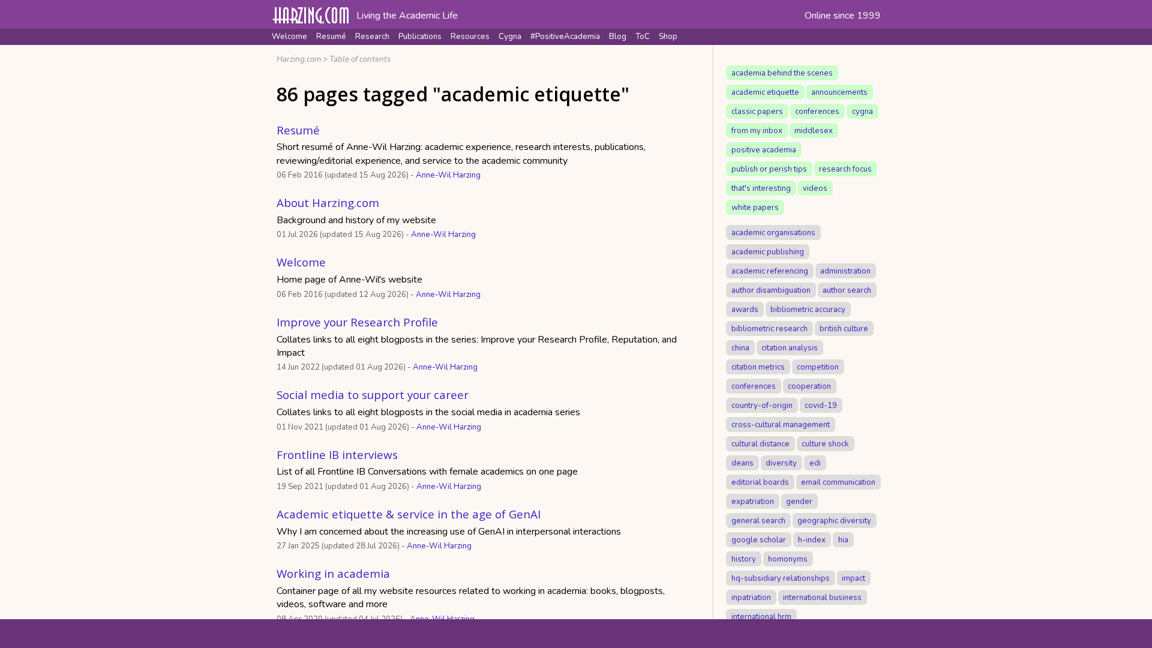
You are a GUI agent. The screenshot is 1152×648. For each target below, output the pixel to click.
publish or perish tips (769, 168)
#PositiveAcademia (565, 36)
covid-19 (821, 405)
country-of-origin (762, 405)
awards (744, 309)
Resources (470, 36)
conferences (817, 111)
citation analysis (789, 347)
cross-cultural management (780, 424)
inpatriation (751, 597)
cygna (862, 111)
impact (853, 577)
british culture (844, 328)
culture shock (825, 443)
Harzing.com (299, 59)
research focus (845, 168)
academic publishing (767, 251)
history (743, 558)
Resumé (331, 36)
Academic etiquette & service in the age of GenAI (409, 513)
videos (815, 187)
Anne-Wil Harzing (448, 175)
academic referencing (769, 270)
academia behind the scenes (782, 72)
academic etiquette (765, 91)
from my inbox (756, 130)
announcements (839, 91)
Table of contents (360, 59)
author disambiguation (771, 289)
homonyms (788, 558)
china (740, 347)
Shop (668, 36)
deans (742, 462)
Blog (617, 36)
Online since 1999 (843, 15)
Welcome (289, 36)
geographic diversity (834, 520)
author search (847, 289)
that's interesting (761, 187)
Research (372, 36)
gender (799, 501)
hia (843, 539)
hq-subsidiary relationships (780, 577)
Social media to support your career (373, 394)
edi (815, 462)
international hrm (761, 616)
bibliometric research (769, 328)
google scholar (758, 539)
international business (822, 597)
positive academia (763, 149)
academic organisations (773, 232)
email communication (838, 481)
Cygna (510, 36)
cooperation (809, 385)
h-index (812, 539)
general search (758, 520)
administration (845, 270)
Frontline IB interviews (337, 454)
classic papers (757, 111)
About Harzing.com (328, 202)
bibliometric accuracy (807, 309)
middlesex (813, 130)
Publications (420, 36)
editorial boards (760, 481)
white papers (755, 207)
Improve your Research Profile (357, 321)
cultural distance (760, 443)
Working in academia (333, 573)
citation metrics (758, 366)
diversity (781, 462)
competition (818, 366)
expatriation (752, 501)
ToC (642, 36)
